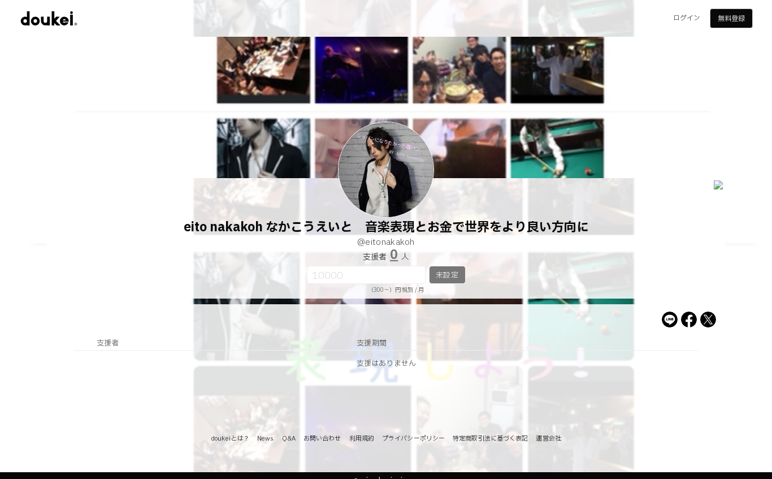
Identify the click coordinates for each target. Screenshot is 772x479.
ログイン (686, 18)
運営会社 (548, 438)
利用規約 (361, 438)
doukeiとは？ (230, 438)
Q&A (289, 438)
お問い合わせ (322, 438)
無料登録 (731, 19)
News (265, 438)
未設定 (447, 275)
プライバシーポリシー (413, 438)
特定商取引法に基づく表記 (490, 438)
